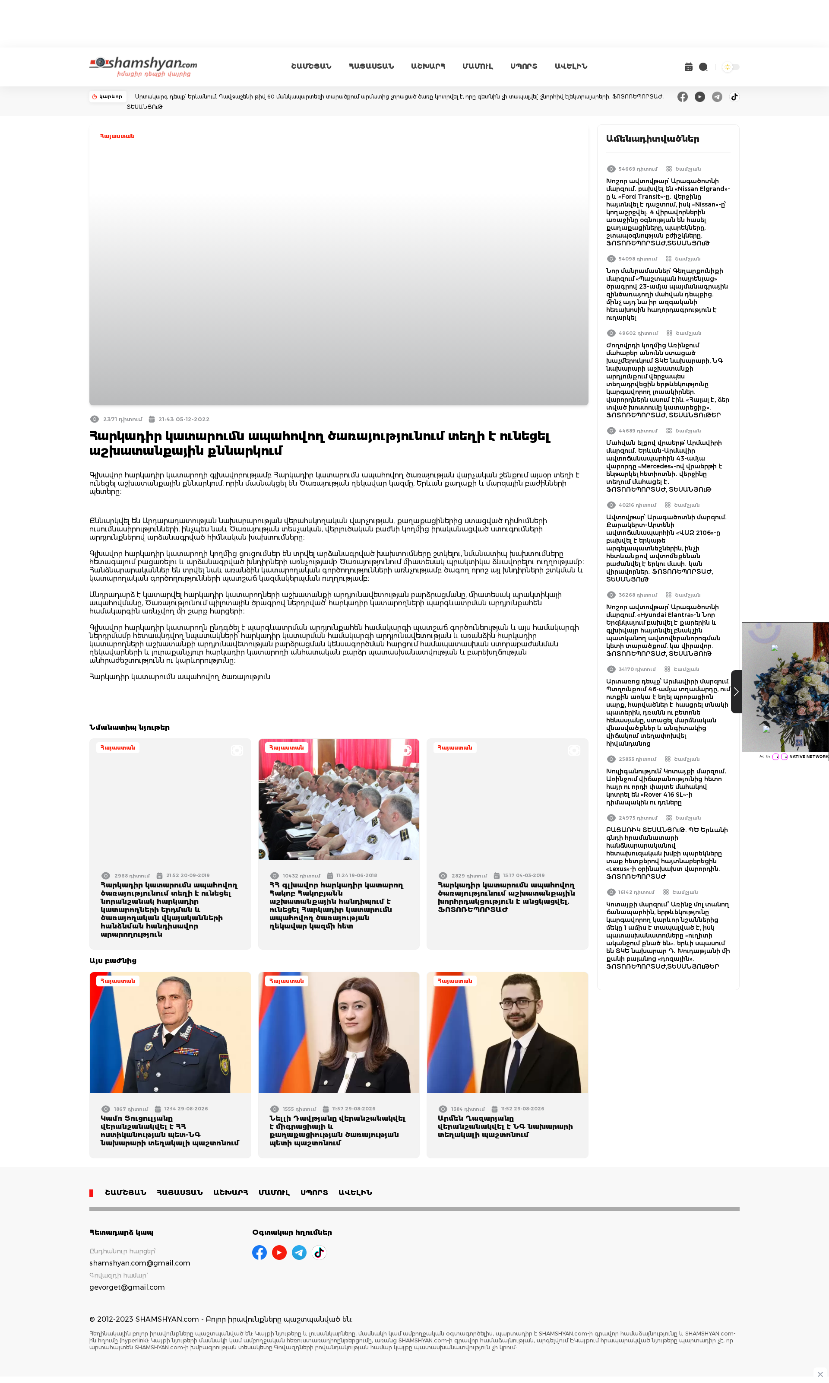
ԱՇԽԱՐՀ (428, 66)
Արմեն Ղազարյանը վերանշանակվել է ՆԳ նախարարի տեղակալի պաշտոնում (505, 1126)
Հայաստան (117, 136)
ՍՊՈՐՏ (523, 66)
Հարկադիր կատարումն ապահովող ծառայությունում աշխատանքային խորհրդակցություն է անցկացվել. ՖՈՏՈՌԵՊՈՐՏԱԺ (506, 897)
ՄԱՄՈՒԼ (477, 66)
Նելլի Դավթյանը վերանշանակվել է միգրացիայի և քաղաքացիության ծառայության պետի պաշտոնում (337, 1130)
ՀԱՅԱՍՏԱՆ (371, 66)
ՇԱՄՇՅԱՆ (311, 66)
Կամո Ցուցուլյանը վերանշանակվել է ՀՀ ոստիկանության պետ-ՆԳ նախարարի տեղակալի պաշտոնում (170, 1130)
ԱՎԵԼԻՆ (571, 66)
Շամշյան (688, 169)
